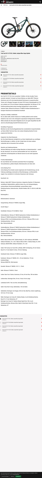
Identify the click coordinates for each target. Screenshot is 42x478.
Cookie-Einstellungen (5, 476)
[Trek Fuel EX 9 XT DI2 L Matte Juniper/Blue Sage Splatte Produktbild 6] (29, 44)
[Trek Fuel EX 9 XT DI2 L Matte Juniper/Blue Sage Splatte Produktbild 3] (4, 44)
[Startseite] (1, 5)
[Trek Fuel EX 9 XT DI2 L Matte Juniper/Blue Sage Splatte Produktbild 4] (12, 44)
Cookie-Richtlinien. (16, 474)
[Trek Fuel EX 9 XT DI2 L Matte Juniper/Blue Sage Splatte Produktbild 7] (37, 44)
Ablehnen (12, 476)
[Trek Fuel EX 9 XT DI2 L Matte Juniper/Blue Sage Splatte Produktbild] (21, 24)
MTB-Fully (6, 5)
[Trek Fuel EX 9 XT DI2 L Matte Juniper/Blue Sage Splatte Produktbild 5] (21, 44)
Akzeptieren (18, 476)
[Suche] (40, 2)
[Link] (2, 2)
